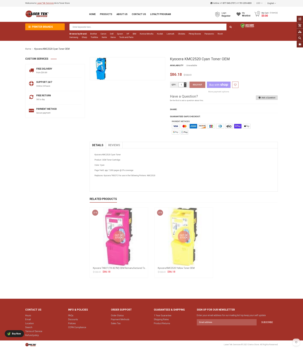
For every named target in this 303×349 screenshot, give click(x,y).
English (271, 3)
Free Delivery (44, 69)
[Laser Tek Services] (30, 344)
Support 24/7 (44, 82)
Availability (176, 65)
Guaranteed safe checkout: (185, 116)
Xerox (113, 37)
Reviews (114, 145)
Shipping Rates (161, 319)
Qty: (174, 84)
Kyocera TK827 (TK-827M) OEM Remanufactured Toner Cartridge (125, 268)
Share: (173, 109)
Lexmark (170, 34)
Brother (93, 34)
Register (226, 16)
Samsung (73, 37)
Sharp (84, 37)
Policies (72, 323)
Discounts (73, 319)
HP (128, 34)
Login (224, 13)
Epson (120, 34)
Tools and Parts (126, 37)
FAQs (70, 315)
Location (29, 323)
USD (263, 3)
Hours (28, 315)
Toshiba (94, 37)
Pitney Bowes (195, 34)
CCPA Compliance (77, 327)
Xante (104, 37)
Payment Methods (120, 319)
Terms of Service (33, 331)
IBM (134, 34)
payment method (46, 109)
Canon (103, 34)
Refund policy (32, 335)
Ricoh (220, 34)
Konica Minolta (146, 34)
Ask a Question (268, 97)
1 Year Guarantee (162, 315)
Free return (43, 95)
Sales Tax (116, 323)
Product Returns (162, 323)
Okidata (181, 34)
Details (97, 145)
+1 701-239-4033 (244, 3)
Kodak (160, 34)
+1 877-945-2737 (227, 3)
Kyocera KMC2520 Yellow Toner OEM (176, 268)
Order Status (117, 315)
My (246, 14)
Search (28, 327)
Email (28, 319)
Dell (111, 34)
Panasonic (209, 34)
